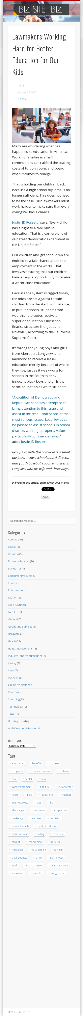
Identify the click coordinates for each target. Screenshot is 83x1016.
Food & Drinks (16, 605)
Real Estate (14, 692)
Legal (11, 670)
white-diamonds (59, 865)
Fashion (12, 597)
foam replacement (21, 787)
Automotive (15, 539)
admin (21, 85)
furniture (45, 787)
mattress (36, 818)
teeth (15, 865)
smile (39, 857)
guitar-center (65, 787)
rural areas (17, 850)
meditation (55, 818)
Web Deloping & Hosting (22, 728)
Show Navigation (65, 36)
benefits (36, 763)
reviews (55, 842)
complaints (17, 771)
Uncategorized (17, 721)
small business (19, 857)
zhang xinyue (57, 873)
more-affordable (20, 826)
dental (28, 779)
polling (40, 834)
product (16, 842)
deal (14, 779)
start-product (57, 857)
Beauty (12, 547)
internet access (20, 802)
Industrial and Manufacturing (25, 656)
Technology (15, 706)
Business (13, 554)
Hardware (14, 634)
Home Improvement (20, 648)
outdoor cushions (47, 826)
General (22, 99)
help (29, 794)
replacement (36, 842)
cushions (64, 771)
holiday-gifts (47, 794)
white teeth (18, 873)
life (51, 802)
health (15, 794)
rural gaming (39, 850)
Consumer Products (20, 576)
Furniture (13, 612)
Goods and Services (20, 626)
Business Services (19, 561)
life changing (18, 810)
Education (14, 583)
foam (43, 779)
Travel (11, 714)
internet (66, 794)
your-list (37, 873)
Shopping (14, 699)
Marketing (14, 677)
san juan (58, 850)
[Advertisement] (20, 943)
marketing (17, 818)
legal (39, 802)
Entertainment (16, 590)
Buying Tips (14, 568)
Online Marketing (18, 685)
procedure (58, 834)
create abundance (41, 771)
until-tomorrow (34, 865)
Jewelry (12, 663)
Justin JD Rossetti (25, 222)
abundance (18, 763)
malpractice (60, 810)
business (54, 763)
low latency (40, 810)
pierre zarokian (20, 834)
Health (12, 641)
